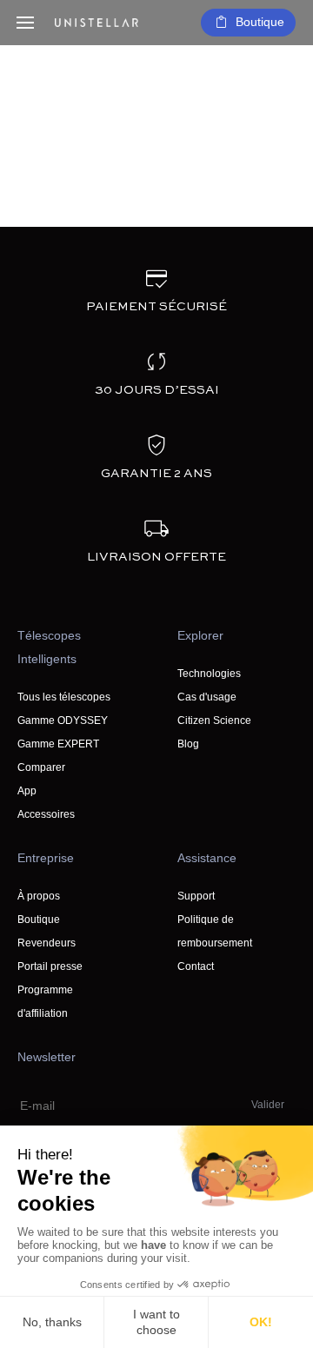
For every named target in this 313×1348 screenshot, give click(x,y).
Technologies (209, 673)
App (27, 791)
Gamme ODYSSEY (62, 720)
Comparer (41, 767)
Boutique (260, 22)
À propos (38, 896)
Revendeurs (46, 943)
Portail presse (50, 966)
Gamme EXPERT (58, 744)
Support (196, 896)
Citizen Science (214, 720)
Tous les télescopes (63, 697)
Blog (188, 744)
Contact (195, 966)
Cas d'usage (206, 697)
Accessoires (46, 814)
